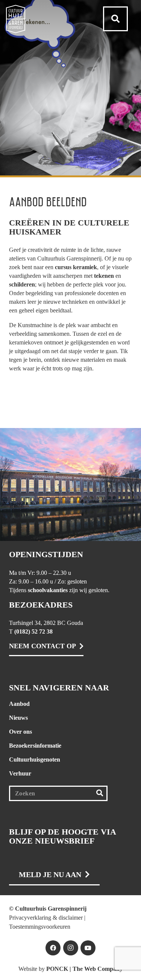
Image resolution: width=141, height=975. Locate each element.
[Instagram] (70, 947)
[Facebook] (53, 947)
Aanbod (19, 704)
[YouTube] (88, 947)
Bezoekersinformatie (35, 745)
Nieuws (18, 717)
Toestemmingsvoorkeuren (39, 926)
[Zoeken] (99, 793)
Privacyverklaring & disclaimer (46, 917)
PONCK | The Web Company (84, 969)
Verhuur (20, 773)
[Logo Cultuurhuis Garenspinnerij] (15, 19)
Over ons (20, 731)
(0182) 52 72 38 (33, 631)
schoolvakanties (48, 590)
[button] (115, 18)
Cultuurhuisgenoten (34, 759)
